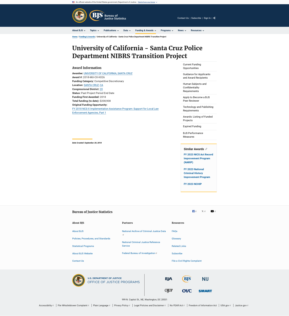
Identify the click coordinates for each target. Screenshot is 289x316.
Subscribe (196, 18)
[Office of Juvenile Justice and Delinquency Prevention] (169, 293)
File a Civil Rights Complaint (187, 260)
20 (101, 89)
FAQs (174, 231)
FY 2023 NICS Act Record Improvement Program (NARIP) (198, 158)
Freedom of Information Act (203, 305)
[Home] (107, 15)
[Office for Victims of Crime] (187, 293)
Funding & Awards (87, 37)
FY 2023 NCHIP (193, 183)
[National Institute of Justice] (205, 281)
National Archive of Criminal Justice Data (144, 231)
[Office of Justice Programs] (79, 15)
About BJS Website (82, 253)
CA (101, 85)
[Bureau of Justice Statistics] (187, 283)
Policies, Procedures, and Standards (91, 238)
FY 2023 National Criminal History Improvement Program (197, 173)
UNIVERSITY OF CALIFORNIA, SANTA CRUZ (108, 73)
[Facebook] (195, 213)
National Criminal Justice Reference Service (141, 244)
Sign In (207, 18)
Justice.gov (241, 305)
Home (74, 37)
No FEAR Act (176, 305)
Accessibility (45, 305)
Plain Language (100, 305)
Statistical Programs (83, 245)
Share (216, 20)
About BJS (78, 231)
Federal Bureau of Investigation (138, 253)
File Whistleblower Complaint (72, 305)
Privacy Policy (121, 305)
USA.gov (225, 305)
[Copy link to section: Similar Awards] (205, 148)
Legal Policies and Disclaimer (149, 305)
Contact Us (183, 18)
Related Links (179, 245)
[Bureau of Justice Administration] (168, 281)
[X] (204, 213)
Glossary (176, 238)
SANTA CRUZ (91, 85)
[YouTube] (213, 213)
